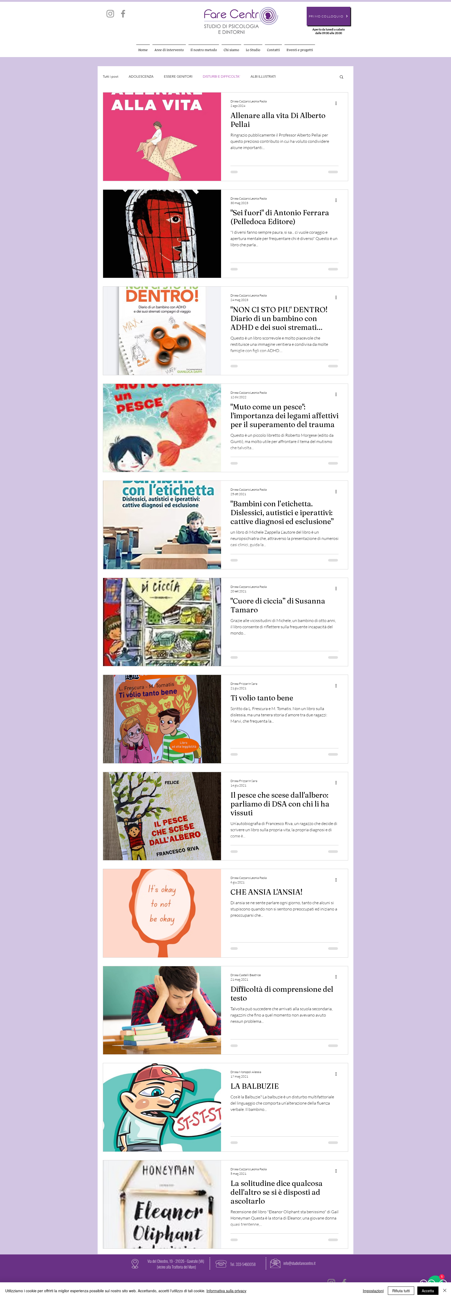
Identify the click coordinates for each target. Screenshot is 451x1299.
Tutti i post (110, 76)
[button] (341, 77)
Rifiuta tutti (401, 1290)
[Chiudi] (445, 1290)
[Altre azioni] (338, 103)
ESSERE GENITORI (178, 76)
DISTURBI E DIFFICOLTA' (221, 76)
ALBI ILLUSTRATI (263, 76)
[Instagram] (110, 14)
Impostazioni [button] (373, 1290)
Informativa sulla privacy (226, 1290)
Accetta (428, 1290)
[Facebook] (123, 14)
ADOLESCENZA (141, 76)
